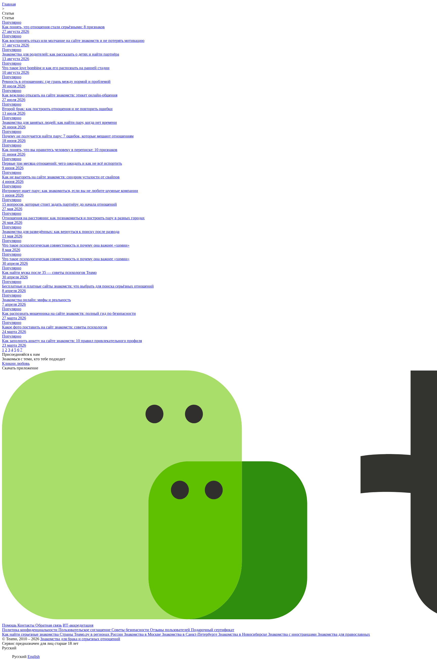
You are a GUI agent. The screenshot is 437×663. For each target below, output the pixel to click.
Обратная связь (48, 625)
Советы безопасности (131, 630)
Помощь (9, 625)
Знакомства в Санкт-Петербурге (190, 634)
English (34, 656)
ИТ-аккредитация (78, 625)
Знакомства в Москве (143, 634)
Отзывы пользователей (170, 630)
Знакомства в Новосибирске (243, 634)
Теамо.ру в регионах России (99, 634)
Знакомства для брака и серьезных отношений (80, 639)
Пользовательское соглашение (85, 630)
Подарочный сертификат (212, 630)
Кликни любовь (16, 363)
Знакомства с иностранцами (293, 634)
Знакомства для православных (344, 634)
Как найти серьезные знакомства (31, 634)
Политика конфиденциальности (30, 630)
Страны (67, 634)
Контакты (26, 625)
